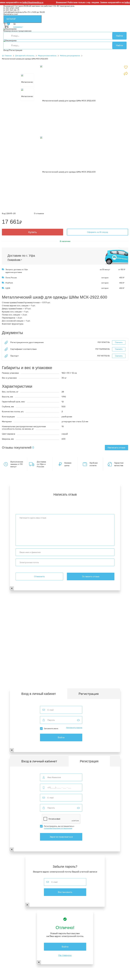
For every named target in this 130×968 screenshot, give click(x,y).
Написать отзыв (116, 447)
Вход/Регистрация (12, 50)
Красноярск (105, 681)
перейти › (39, 612)
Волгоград (85, 681)
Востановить (65, 892)
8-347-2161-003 (11, 8)
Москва (45, 683)
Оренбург (54, 683)
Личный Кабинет (11, 660)
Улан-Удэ (82, 683)
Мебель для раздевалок (70, 56)
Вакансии (8, 628)
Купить (32, 232)
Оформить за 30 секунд (97, 232)
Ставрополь (61, 681)
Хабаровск (103, 679)
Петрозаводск (79, 679)
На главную (65, 955)
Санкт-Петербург (68, 683)
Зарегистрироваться (61, 836)
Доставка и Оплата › (13, 610)
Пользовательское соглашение (18, 624)
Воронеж (83, 677)
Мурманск (101, 677)
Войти (61, 737)
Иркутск (7, 681)
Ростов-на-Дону (46, 681)
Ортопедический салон (15, 643)
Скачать (119, 342)
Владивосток (115, 679)
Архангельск (72, 677)
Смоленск (92, 679)
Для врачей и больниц (24, 56)
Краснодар (17, 681)
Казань (95, 681)
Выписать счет (10, 14)
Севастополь (9, 679)
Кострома (48, 679)
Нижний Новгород (62, 679)
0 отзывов (39, 214)
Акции (6, 652)
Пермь (110, 677)
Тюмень (7, 683)
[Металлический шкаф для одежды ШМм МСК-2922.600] (68, 100)
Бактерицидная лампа (14, 639)
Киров (92, 677)
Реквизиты (8, 620)
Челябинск (73, 681)
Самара (122, 681)
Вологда (22, 683)
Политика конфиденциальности (19, 622)
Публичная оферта (12, 626)
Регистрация (89, 694)
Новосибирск (30, 681)
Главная (8, 56)
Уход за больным (11, 641)
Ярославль (93, 683)
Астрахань (22, 679)
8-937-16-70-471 (11, 603)
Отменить (39, 576)
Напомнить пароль (74, 728)
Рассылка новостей (13, 666)
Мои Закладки (10, 664)
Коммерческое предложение (17, 31)
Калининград (33, 683)
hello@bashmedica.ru (27, 2)
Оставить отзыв (90, 576)
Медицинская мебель (47, 56)
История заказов (11, 662)
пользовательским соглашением (58, 828)
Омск (114, 681)
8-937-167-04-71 (11, 10)
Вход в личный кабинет (39, 761)
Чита (14, 683)
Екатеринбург (35, 679)
